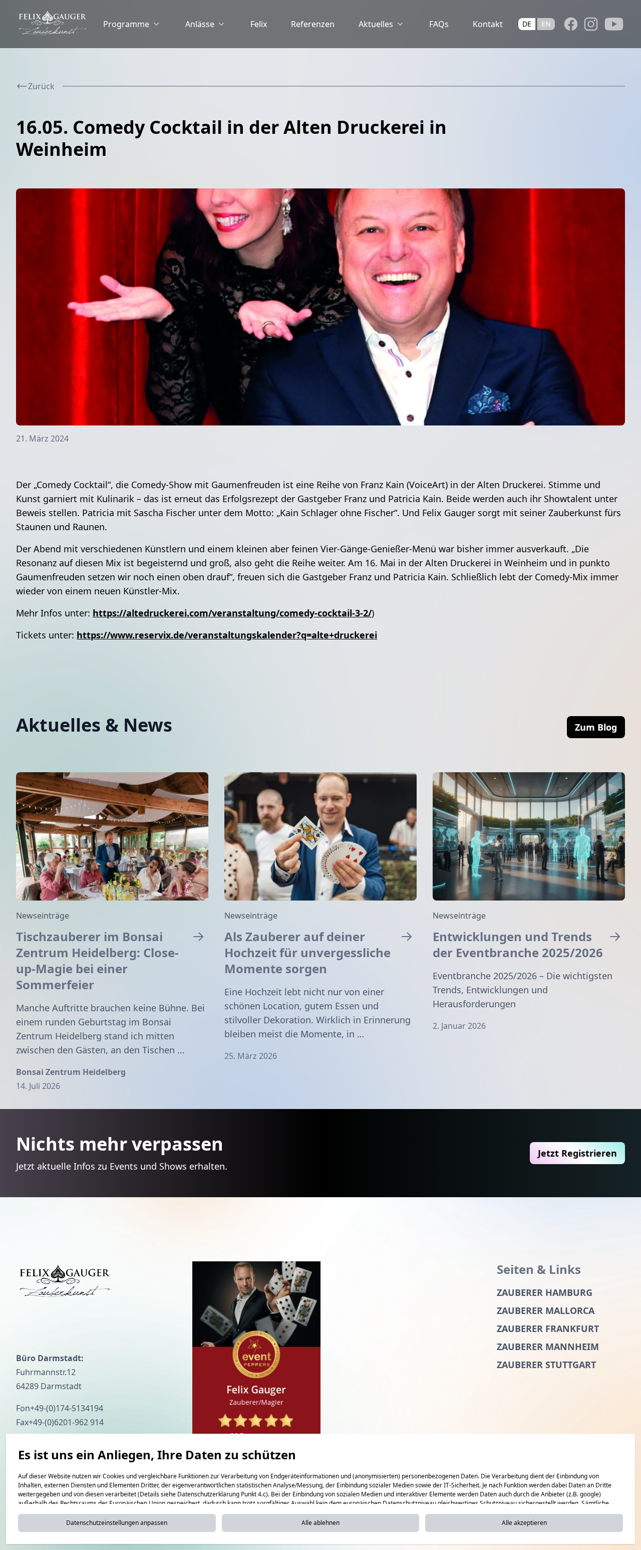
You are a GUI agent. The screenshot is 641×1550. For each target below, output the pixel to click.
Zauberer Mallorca (545, 1310)
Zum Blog (596, 727)
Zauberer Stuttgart (546, 1365)
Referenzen (313, 24)
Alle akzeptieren (524, 1522)
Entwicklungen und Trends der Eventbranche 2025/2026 (518, 945)
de (526, 24)
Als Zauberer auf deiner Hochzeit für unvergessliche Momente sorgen (307, 953)
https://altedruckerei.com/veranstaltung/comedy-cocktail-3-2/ (232, 613)
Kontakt (488, 24)
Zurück (41, 86)
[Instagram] (591, 24)
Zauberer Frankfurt (548, 1328)
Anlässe (199, 24)
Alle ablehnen (320, 1522)
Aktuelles (376, 24)
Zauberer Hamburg (544, 1292)
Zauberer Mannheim (548, 1347)
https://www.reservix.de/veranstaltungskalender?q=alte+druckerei (227, 635)
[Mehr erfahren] (112, 836)
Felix (258, 24)
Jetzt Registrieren (577, 1153)
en (546, 24)
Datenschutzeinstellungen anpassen (116, 1522)
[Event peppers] (256, 1356)
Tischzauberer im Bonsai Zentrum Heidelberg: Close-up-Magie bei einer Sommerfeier (97, 961)
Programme (126, 24)
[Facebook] (571, 24)
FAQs (439, 24)
